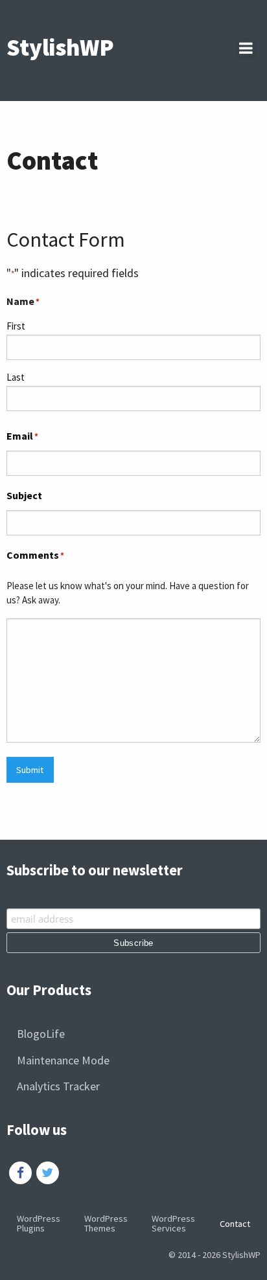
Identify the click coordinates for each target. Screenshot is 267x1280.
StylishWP (60, 47)
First (15, 326)
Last (15, 377)
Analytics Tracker (58, 1086)
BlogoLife (41, 1033)
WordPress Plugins (38, 1223)
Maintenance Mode (63, 1060)
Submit (29, 770)
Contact (235, 1223)
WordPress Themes (106, 1223)
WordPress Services (173, 1223)
